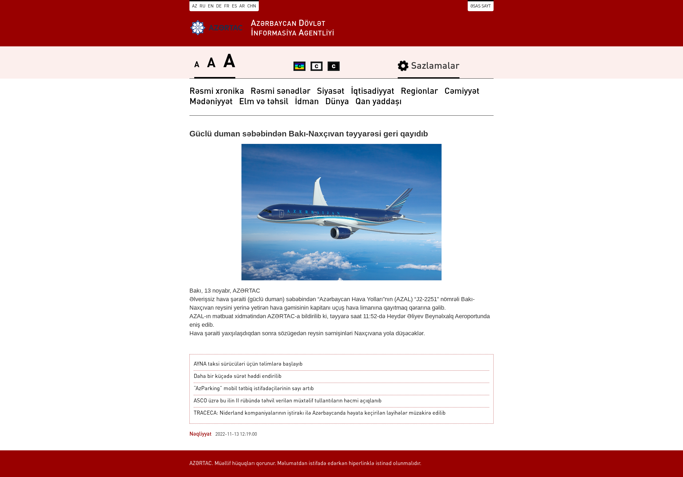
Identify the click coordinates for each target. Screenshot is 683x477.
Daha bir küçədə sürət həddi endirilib (237, 376)
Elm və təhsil (263, 102)
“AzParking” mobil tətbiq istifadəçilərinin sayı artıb (254, 388)
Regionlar (419, 91)
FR (226, 6)
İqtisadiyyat (372, 91)
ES (234, 6)
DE (219, 6)
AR (242, 6)
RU (202, 6)
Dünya (337, 102)
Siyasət (330, 91)
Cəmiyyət (461, 91)
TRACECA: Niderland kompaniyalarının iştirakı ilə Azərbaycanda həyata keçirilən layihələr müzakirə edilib (320, 413)
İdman (307, 102)
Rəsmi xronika (216, 91)
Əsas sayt (480, 6)
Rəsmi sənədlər (281, 91)
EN (211, 6)
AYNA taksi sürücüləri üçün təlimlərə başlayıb (248, 364)
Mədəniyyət (211, 102)
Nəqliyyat (200, 434)
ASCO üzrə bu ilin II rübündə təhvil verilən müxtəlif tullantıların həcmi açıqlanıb (288, 401)
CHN (251, 6)
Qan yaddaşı (378, 102)
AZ (194, 6)
